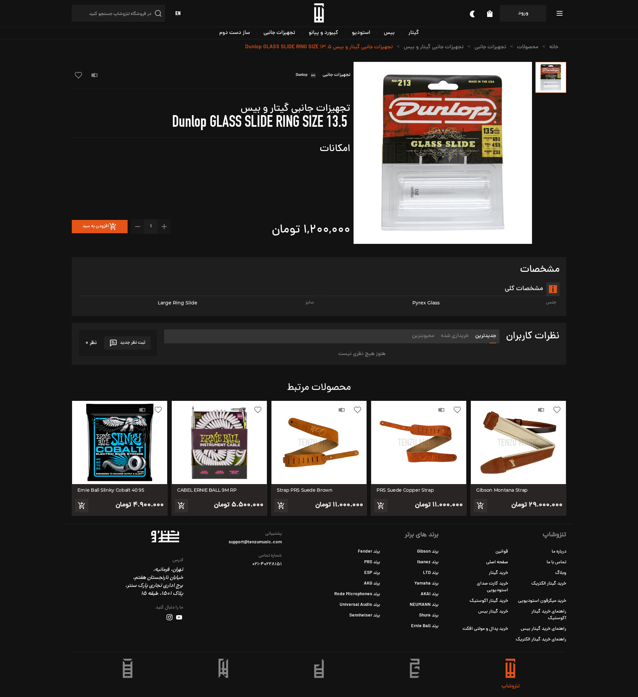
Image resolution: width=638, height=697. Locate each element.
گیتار (413, 33)
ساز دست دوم (234, 33)
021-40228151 (267, 564)
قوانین (501, 551)
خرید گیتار (498, 573)
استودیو (361, 33)
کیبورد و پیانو (323, 33)
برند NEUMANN (424, 605)
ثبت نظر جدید (132, 342)
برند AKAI (430, 594)
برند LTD (431, 573)
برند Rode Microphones (357, 594)
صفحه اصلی (497, 562)
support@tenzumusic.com (255, 542)
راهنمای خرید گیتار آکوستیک (548, 615)
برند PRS (372, 562)
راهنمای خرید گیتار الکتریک (541, 639)
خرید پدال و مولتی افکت (485, 628)
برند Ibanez (428, 562)
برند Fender (369, 551)
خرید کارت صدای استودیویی (492, 587)
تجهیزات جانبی (279, 33)
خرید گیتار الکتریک (548, 583)
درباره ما (559, 551)
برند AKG (372, 583)
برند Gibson (428, 551)
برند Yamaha (426, 583)
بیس (389, 33)
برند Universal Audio (360, 605)
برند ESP (372, 573)
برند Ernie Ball (425, 626)
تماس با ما (556, 562)
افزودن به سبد (95, 226)
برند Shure (429, 615)
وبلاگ (560, 573)
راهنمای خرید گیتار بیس (543, 628)
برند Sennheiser (364, 615)
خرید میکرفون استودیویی (542, 601)
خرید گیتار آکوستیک (489, 601)
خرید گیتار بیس (493, 611)
